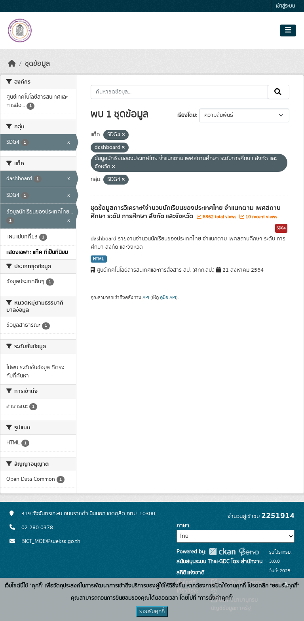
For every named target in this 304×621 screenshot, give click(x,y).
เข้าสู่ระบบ (285, 6)
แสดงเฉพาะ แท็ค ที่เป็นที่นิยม (37, 252)
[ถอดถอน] (123, 135)
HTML (98, 259)
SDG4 (281, 228)
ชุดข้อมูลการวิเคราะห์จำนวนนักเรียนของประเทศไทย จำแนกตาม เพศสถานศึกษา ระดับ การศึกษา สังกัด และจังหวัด (186, 212)
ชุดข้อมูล (37, 64)
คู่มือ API (168, 297)
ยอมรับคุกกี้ (152, 611)
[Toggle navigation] (288, 30)
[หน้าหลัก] (12, 64)
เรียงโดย (186, 115)
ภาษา (183, 526)
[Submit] (278, 92)
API (145, 297)
